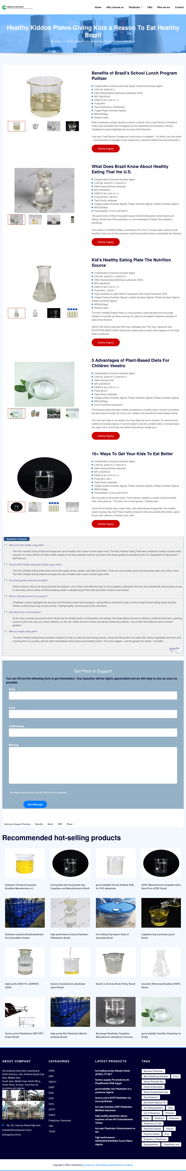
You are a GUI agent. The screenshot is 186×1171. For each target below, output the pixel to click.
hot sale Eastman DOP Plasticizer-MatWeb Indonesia (113, 1108)
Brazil (50, 824)
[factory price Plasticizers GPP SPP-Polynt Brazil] (25, 1011)
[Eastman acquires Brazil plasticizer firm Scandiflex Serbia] (25, 912)
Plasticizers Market (152, 1128)
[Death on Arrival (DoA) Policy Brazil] (116, 962)
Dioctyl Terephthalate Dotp (156, 1092)
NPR (60, 824)
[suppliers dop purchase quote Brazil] (161, 912)
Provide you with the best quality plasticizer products (108, 1164)
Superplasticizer (151, 1144)
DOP (51, 1098)
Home (98, 7)
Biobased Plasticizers (153, 1071)
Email (13, 707)
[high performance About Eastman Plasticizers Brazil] (70, 912)
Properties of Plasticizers (155, 1139)
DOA (51, 1092)
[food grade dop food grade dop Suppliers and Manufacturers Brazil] (70, 863)
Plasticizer (135, 7)
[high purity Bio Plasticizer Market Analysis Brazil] (70, 1011)
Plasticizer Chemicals (60, 1120)
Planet (70, 824)
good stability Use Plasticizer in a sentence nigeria (113, 1090)
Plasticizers (174, 1118)
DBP (51, 1076)
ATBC (52, 1070)
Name (13, 689)
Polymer (170, 1128)
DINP (51, 1087)
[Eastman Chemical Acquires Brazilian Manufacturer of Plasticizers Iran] (25, 863)
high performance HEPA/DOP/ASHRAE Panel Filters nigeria (113, 1141)
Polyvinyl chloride (152, 1133)
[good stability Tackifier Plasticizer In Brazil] (161, 1011)
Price (167, 1133)
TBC (51, 1126)
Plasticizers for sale (152, 1123)
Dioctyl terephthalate (153, 1086)
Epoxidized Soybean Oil (155, 1102)
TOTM (52, 1131)
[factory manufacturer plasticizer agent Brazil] (70, 962)
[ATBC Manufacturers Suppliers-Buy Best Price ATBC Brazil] (161, 863)
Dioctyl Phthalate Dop (153, 1081)
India (170, 1107)
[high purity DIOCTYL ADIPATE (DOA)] (25, 962)
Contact (179, 7)
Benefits (39, 824)
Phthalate (169, 1112)
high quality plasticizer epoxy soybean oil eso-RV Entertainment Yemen (114, 1119)
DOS (51, 1104)
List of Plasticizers (152, 1112)
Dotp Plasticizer (151, 1097)
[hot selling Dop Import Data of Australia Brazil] (116, 912)
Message (14, 744)
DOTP (52, 1109)
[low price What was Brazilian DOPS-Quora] (161, 962)
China (176, 1076)
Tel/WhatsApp (17, 726)
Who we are (163, 7)
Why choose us (115, 7)
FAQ (149, 7)
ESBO (52, 1115)
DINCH (52, 1081)
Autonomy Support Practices (17, 824)
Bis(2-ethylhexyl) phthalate (156, 1076)
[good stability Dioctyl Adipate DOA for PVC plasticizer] (116, 863)
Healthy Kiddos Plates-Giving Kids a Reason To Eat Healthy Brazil (100, 41)
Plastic (147, 1118)
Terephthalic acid (171, 1144)
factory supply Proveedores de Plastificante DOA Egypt (112, 1081)
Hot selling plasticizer (153, 1107)
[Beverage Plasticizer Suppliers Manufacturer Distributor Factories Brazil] (116, 1011)
